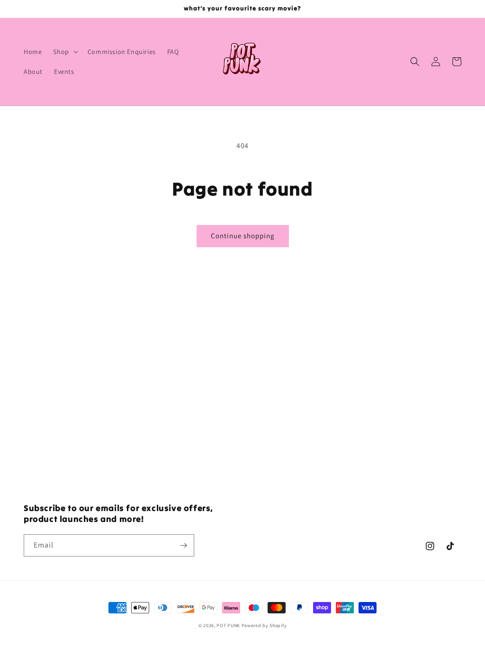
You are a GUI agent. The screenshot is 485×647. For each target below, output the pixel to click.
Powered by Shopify (264, 625)
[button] (64, 52)
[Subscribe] (183, 545)
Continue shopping (243, 235)
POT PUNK (228, 625)
